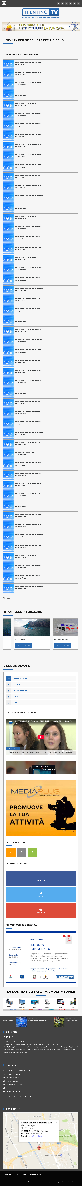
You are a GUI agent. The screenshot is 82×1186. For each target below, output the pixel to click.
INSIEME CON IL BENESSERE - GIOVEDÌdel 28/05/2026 (28, 279)
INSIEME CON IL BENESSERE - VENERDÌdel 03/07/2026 (28, 63)
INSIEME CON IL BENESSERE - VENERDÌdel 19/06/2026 (28, 135)
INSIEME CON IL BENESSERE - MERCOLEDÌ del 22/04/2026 (29, 433)
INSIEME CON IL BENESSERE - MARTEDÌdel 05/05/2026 (28, 351)
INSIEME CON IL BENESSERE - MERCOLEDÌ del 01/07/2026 (29, 84)
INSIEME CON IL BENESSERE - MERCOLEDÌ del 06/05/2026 (29, 341)
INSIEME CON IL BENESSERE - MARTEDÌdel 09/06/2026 (28, 207)
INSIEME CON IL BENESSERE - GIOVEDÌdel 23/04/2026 (28, 423)
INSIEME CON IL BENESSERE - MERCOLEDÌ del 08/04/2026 (29, 536)
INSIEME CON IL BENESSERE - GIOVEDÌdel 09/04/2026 (28, 525)
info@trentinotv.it (13, 1077)
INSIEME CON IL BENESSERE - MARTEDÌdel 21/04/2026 (28, 443)
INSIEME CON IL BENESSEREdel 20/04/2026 (24, 454)
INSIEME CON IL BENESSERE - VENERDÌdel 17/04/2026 (28, 464)
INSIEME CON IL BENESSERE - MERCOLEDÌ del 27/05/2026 (29, 289)
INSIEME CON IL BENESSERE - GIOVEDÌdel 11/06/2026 (28, 186)
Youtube (41, 908)
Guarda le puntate (13, 645)
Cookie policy (45, 1181)
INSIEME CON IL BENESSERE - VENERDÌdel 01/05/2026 (28, 371)
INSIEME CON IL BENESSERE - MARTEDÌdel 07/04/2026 (28, 546)
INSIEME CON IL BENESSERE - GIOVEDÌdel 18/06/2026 (28, 145)
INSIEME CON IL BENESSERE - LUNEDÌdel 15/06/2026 (27, 176)
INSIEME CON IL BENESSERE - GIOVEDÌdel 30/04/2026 (28, 382)
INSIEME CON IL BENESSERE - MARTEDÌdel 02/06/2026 (28, 248)
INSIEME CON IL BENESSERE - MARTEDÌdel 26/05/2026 (28, 299)
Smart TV (10, 851)
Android (32, 851)
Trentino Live (41, 767)
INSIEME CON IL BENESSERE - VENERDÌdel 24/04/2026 (28, 412)
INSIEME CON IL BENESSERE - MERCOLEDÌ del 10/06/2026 (29, 197)
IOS (21, 851)
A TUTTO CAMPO (59, 1021)
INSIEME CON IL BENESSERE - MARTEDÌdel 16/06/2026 (28, 166)
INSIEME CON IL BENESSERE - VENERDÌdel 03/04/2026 (28, 567)
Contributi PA (73, 1181)
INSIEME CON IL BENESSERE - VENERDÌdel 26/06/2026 (28, 115)
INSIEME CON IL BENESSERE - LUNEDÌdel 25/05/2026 (27, 310)
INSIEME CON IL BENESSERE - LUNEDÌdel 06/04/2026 (27, 556)
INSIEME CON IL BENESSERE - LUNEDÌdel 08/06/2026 (27, 217)
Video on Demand (20, 598)
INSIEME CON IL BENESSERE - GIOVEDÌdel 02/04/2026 (28, 577)
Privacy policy (59, 1181)
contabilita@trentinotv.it (15, 1084)
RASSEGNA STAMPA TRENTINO (25, 1021)
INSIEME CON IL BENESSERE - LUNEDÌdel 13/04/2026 (27, 505)
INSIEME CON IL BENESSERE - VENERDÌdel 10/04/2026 (28, 515)
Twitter (41, 892)
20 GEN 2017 (13, 748)
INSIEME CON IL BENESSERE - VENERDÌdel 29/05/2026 (28, 269)
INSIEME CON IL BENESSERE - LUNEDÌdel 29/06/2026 (27, 104)
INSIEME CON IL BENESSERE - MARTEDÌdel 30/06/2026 (28, 94)
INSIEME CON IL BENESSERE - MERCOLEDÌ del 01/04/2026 (29, 587)
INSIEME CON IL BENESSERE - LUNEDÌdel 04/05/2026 (27, 361)
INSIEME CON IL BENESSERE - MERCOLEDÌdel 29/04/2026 (29, 392)
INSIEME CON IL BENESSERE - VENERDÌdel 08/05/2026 (28, 320)
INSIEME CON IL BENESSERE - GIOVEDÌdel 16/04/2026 (28, 474)
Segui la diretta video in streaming (41, 770)
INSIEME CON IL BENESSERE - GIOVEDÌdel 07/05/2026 (28, 330)
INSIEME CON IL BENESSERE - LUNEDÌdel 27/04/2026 (27, 402)
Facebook (41, 876)
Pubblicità (32, 1181)
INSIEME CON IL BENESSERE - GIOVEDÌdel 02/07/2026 (28, 73)
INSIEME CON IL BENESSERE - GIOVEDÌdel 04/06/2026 (28, 238)
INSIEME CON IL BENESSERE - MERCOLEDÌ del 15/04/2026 (29, 484)
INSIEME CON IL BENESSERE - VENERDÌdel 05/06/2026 (28, 228)
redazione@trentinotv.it (15, 1091)
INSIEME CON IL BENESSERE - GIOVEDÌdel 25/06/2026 (28, 125)
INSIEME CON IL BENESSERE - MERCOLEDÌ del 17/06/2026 (29, 156)
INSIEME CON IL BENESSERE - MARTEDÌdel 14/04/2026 (28, 495)
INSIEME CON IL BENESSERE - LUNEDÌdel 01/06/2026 (27, 258)
